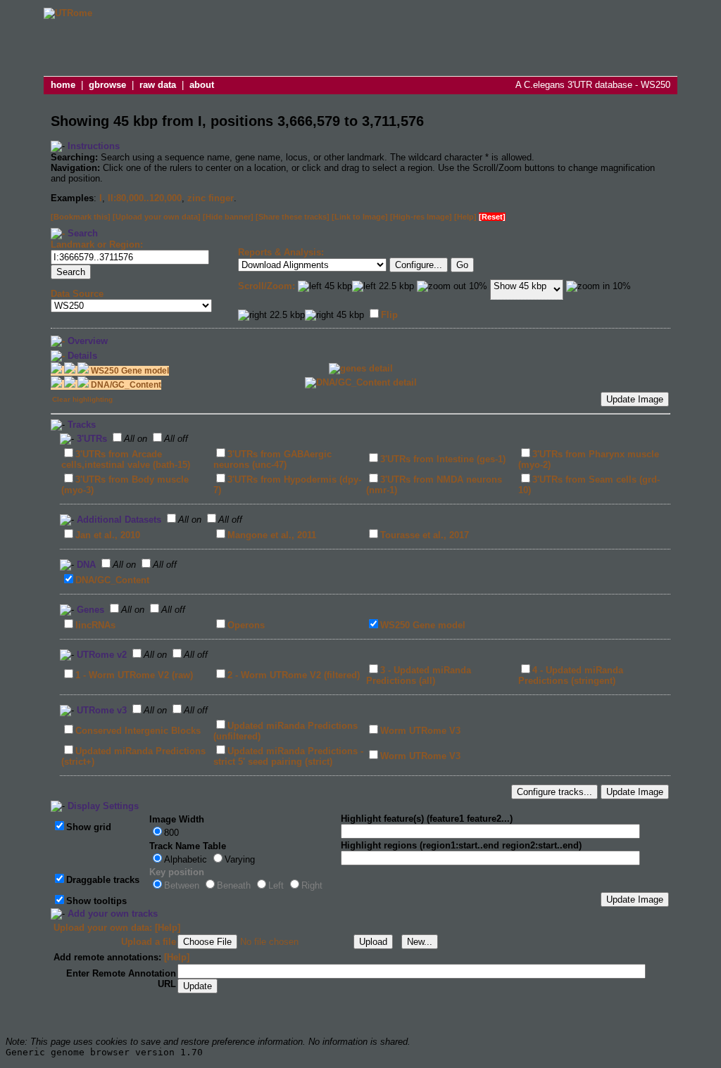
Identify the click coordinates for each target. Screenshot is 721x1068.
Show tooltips (96, 901)
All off (176, 438)
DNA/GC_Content (112, 580)
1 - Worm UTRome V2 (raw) (134, 675)
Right (311, 885)
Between (181, 885)
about (201, 85)
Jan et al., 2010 (107, 535)
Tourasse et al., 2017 (424, 535)
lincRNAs (95, 625)
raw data (157, 85)
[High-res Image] (421, 216)
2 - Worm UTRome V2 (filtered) (293, 675)
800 (171, 832)
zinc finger (210, 198)
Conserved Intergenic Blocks (138, 730)
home (63, 85)
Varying (240, 859)
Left (276, 885)
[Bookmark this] (81, 216)
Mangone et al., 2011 (271, 535)
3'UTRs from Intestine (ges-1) (443, 459)
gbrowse (107, 85)
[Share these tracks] (293, 216)
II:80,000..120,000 (145, 198)
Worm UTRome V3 (420, 730)
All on (135, 438)
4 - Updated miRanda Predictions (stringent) (570, 675)
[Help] (465, 216)
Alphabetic (185, 859)
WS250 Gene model (422, 625)
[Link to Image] (360, 216)
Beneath (234, 885)
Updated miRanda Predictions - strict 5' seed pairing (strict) (288, 756)
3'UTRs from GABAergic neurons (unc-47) (272, 459)
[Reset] (492, 216)
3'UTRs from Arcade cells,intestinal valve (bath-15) (125, 459)
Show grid (88, 827)
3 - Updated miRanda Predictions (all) (418, 675)
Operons (246, 625)
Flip (389, 315)
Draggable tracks (102, 880)
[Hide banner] (228, 216)
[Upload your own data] (157, 216)
